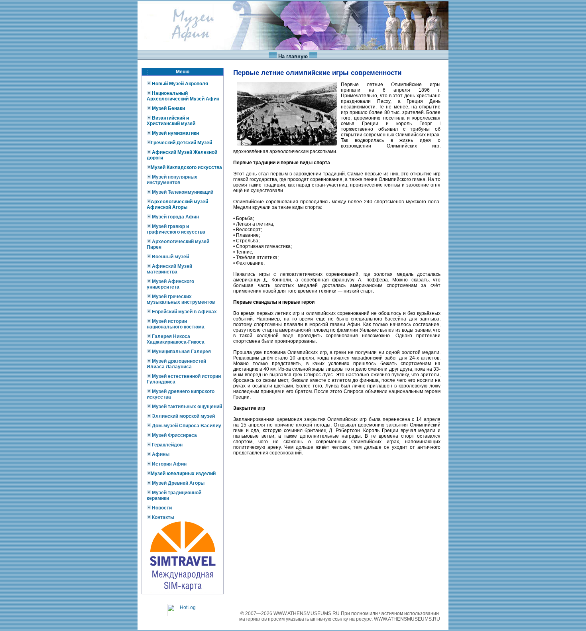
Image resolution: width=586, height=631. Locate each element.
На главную (293, 56)
